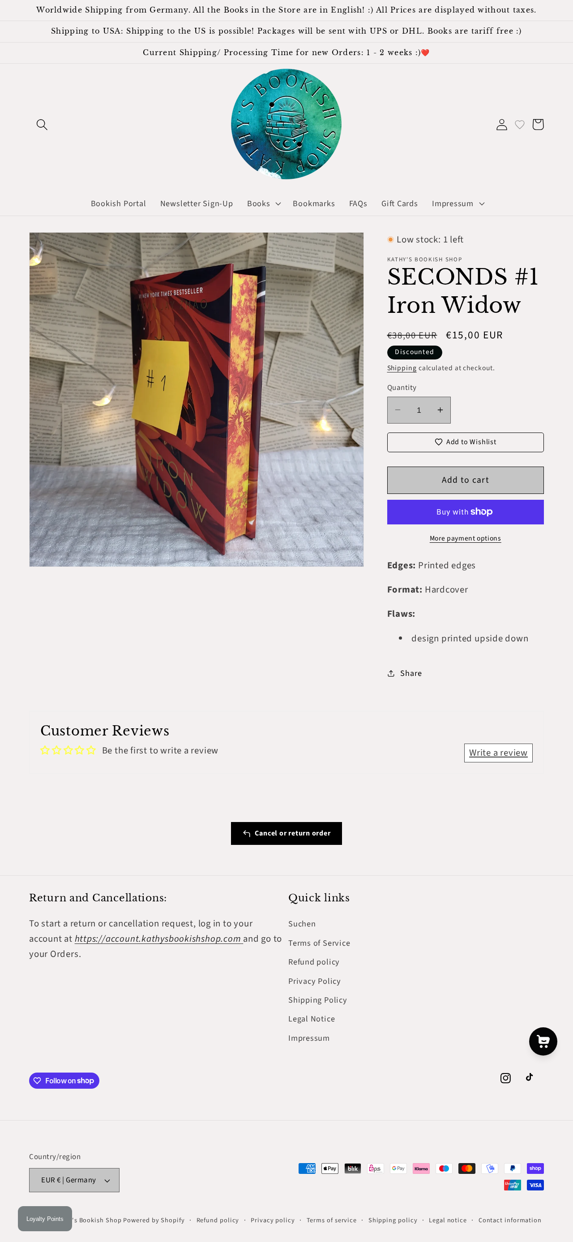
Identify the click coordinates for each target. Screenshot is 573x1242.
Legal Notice (311, 1019)
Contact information (510, 1220)
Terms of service (332, 1220)
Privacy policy (273, 1220)
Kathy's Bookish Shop (87, 1220)
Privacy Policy (314, 981)
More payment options (465, 538)
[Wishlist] (519, 124)
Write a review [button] (498, 752)
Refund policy (314, 962)
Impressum (309, 1038)
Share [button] (411, 673)
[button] (42, 124)
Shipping (402, 368)
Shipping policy (393, 1220)
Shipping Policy (317, 1000)
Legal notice (448, 1220)
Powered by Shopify (153, 1220)
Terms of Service (319, 943)
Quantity (402, 387)
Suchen (302, 924)
